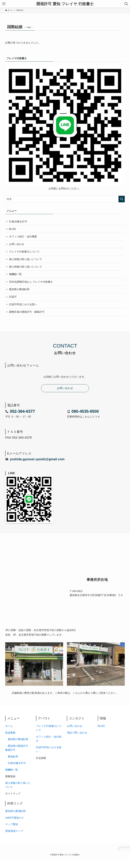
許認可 (13, 296)
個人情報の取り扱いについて (25, 259)
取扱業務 (10, 732)
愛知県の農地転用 (19, 289)
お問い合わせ (16, 244)
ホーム (9, 726)
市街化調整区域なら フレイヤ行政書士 (31, 281)
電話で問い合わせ (77, 732)
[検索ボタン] (126, 4)
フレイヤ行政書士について (24, 251)
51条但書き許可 (18, 221)
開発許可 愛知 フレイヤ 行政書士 (65, 4)
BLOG (12, 229)
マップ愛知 (11, 824)
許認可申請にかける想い (23, 304)
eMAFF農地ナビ (14, 817)
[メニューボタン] (4, 4)
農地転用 (13, 756)
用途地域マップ (14, 831)
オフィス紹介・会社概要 (23, 236)
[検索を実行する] (121, 199)
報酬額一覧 (15, 274)
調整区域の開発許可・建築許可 (27, 311)
